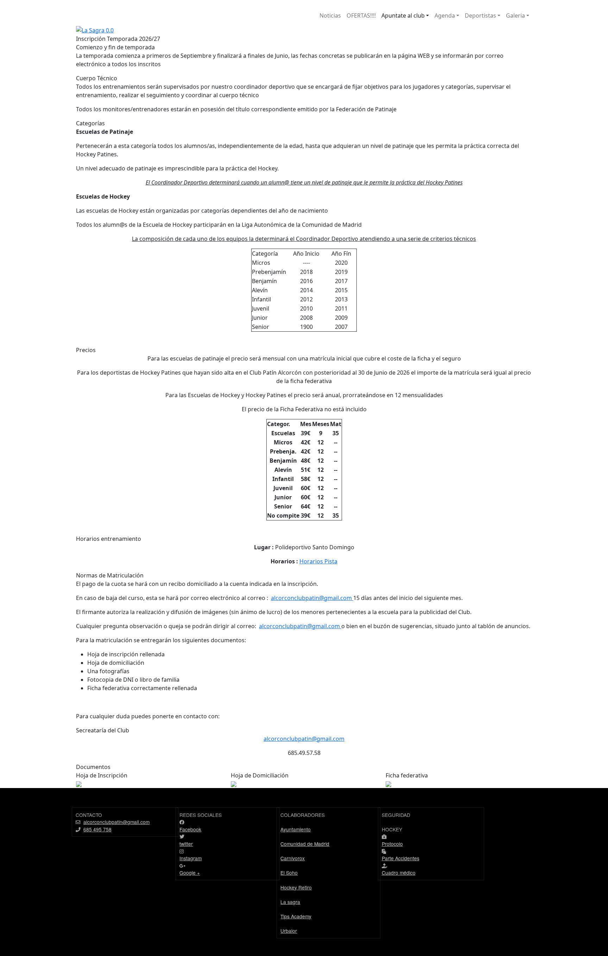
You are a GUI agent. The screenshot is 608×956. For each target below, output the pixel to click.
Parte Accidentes (400, 858)
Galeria (515, 15)
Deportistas (480, 15)
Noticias (330, 15)
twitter (186, 843)
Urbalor (288, 930)
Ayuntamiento (295, 829)
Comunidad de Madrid (304, 843)
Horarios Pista (318, 561)
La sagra (290, 901)
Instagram (190, 858)
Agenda (445, 15)
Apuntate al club (403, 15)
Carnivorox (292, 858)
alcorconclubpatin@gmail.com (312, 598)
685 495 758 (97, 829)
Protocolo (392, 843)
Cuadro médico (399, 872)
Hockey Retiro (296, 887)
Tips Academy (295, 916)
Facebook (190, 829)
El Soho (289, 872)
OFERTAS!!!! (361, 15)
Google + (189, 872)
